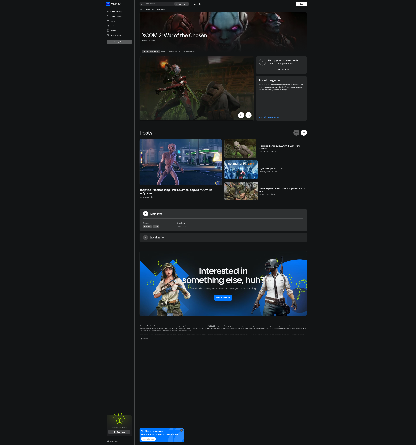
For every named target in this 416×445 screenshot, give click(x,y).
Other (153, 41)
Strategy (145, 41)
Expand (142, 338)
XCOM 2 (212, 326)
